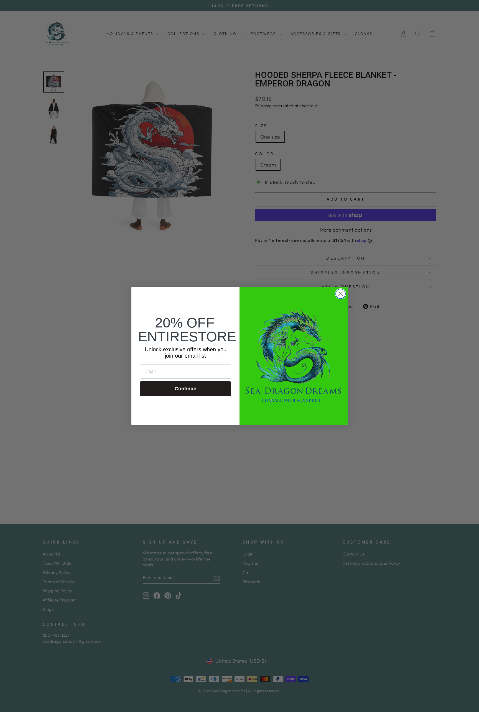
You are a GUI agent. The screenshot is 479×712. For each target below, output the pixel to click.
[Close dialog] (340, 294)
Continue (185, 388)
